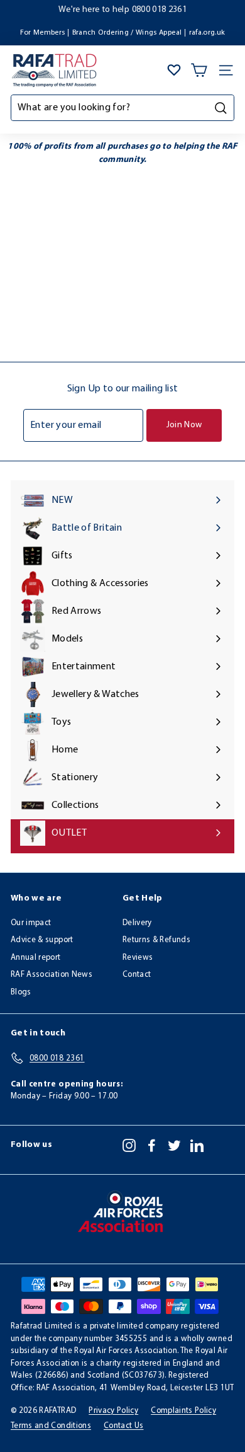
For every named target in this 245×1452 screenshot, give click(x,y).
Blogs (21, 992)
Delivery (137, 923)
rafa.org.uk (207, 33)
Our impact (31, 923)
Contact (136, 975)
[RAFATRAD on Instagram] (129, 1145)
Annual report (36, 958)
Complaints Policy (183, 1411)
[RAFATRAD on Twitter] (174, 1145)
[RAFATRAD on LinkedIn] (197, 1145)
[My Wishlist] (174, 70)
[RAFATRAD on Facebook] (151, 1145)
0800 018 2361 (159, 9)
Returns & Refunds (156, 940)
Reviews (137, 958)
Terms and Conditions (51, 1426)
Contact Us (124, 1426)
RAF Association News (51, 975)
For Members (42, 33)
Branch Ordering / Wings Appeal (127, 33)
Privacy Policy (113, 1411)
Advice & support (42, 940)
